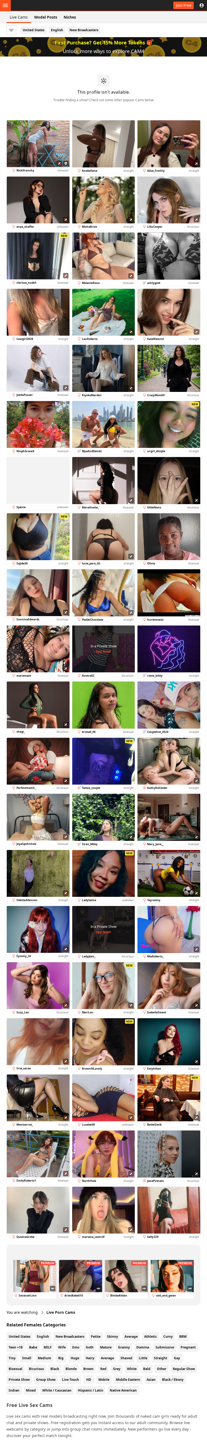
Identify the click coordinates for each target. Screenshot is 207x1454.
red (103, 1369)
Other (161, 1369)
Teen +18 (16, 1347)
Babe (33, 1347)
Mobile (103, 1379)
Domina (142, 1347)
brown (88, 1369)
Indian (14, 1390)
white (132, 1369)
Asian (151, 1379)
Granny (124, 1347)
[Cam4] (30, 5)
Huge (75, 1358)
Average (131, 1336)
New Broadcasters (84, 30)
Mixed (31, 1390)
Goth (90, 1347)
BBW (183, 1336)
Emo (75, 1347)
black (54, 1369)
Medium (44, 1358)
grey (116, 1369)
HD (88, 1379)
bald (146, 1369)
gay (177, 1358)
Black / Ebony (173, 1379)
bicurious (36, 1369)
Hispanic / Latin (90, 1390)
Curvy (168, 1336)
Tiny (12, 1358)
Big (61, 1358)
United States (33, 30)
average (107, 1358)
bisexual (15, 1369)
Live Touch (70, 1379)
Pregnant (188, 1347)
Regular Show (184, 1369)
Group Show (46, 1379)
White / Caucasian (56, 1390)
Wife (62, 1347)
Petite (96, 1336)
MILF (48, 1347)
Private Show (19, 1379)
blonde (71, 1369)
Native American (123, 1390)
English (57, 30)
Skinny (112, 1336)
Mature (106, 1347)
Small (26, 1358)
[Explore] (5, 5)
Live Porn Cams (60, 1312)
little (143, 1358)
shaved (126, 1358)
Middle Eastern (128, 1379)
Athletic (150, 1336)
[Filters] (11, 30)
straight (160, 1358)
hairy (90, 1358)
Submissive (165, 1347)
